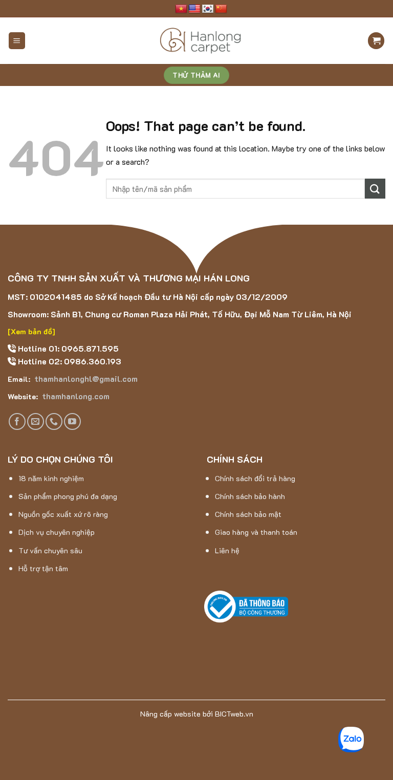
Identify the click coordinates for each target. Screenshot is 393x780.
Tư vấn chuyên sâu (50, 550)
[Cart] (376, 40)
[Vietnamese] (181, 9)
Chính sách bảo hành (250, 496)
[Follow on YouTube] (72, 421)
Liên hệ (227, 550)
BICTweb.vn (234, 714)
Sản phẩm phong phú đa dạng (67, 496)
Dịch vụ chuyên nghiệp (56, 532)
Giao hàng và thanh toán (256, 532)
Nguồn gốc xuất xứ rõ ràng (63, 514)
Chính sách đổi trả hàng (255, 478)
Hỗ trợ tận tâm (43, 568)
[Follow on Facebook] (17, 421)
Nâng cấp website (170, 714)
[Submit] (375, 189)
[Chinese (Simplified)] (221, 9)
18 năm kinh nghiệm (51, 478)
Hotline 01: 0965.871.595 (67, 348)
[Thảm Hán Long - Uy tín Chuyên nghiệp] (201, 40)
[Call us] (54, 421)
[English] (194, 9)
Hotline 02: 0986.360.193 (68, 361)
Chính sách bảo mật (248, 514)
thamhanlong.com (75, 396)
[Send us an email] (35, 421)
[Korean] (208, 9)
